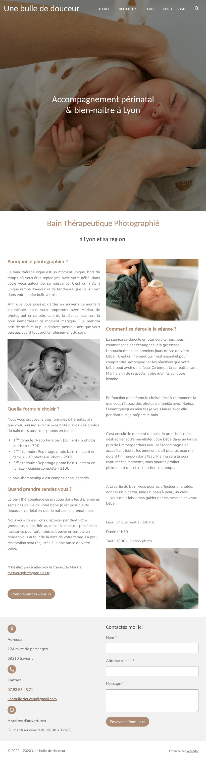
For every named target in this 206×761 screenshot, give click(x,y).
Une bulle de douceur (41, 9)
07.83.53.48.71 (20, 689)
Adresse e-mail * (120, 660)
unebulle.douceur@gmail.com (32, 698)
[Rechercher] (197, 9)
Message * (115, 683)
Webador (192, 751)
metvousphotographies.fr (28, 572)
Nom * (111, 637)
